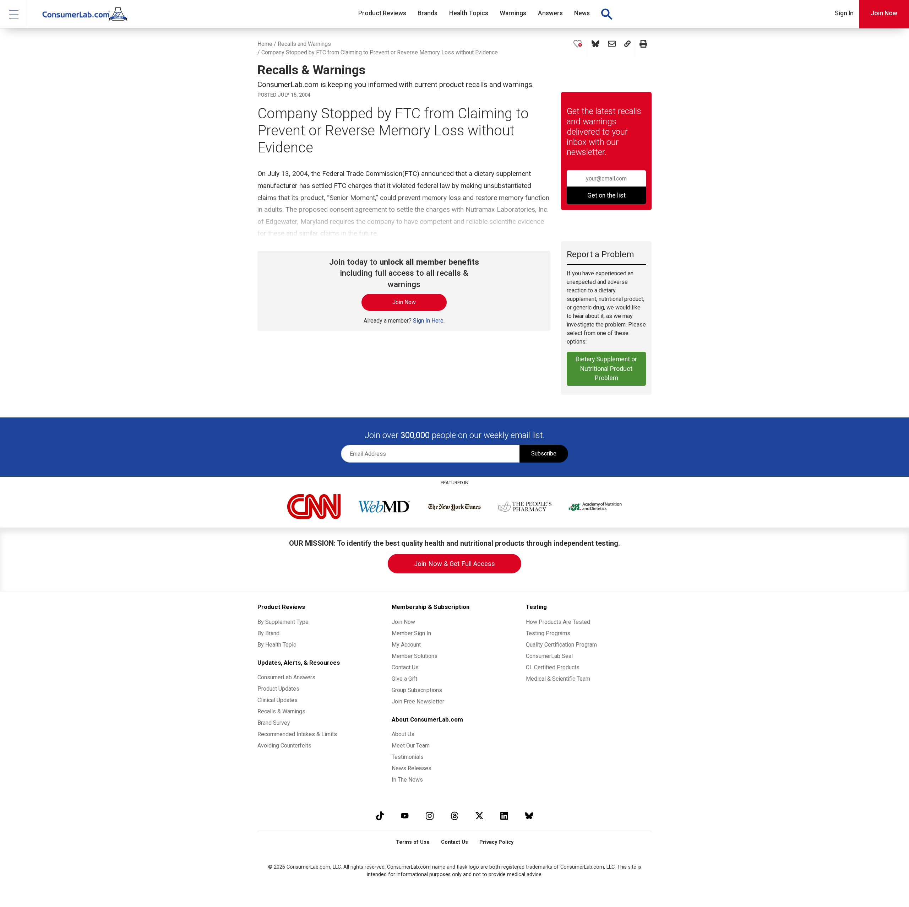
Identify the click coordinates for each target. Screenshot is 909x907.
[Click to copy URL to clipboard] (627, 48)
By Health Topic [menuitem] (276, 644)
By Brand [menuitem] (268, 633)
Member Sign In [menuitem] (411, 633)
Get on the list (606, 195)
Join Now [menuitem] (403, 622)
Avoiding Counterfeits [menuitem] (284, 745)
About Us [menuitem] (403, 734)
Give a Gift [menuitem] (404, 678)
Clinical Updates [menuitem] (277, 700)
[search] (606, 14)
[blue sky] (529, 815)
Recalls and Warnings (304, 44)
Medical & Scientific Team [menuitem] (558, 678)
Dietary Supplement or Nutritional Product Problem (606, 369)
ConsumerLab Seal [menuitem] (549, 656)
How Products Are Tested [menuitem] (558, 622)
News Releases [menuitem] (411, 768)
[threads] (454, 815)
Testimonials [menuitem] (408, 757)
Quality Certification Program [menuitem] (561, 644)
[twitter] (479, 815)
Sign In (844, 13)
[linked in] (504, 815)
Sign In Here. (429, 320)
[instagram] (430, 815)
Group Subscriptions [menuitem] (417, 690)
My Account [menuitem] (406, 644)
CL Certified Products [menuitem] (552, 667)
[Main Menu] (14, 14)
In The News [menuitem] (407, 779)
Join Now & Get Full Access (454, 563)
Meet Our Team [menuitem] (411, 745)
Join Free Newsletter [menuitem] (418, 701)
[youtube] (405, 815)
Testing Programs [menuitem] (548, 633)
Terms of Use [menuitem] (413, 842)
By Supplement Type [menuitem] (283, 622)
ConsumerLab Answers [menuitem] (286, 677)
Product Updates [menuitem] (278, 688)
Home (264, 44)
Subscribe (543, 453)
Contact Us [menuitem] (405, 667)
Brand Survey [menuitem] (273, 722)
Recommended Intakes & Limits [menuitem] (297, 734)
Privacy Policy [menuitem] (496, 842)
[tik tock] (380, 815)
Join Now (884, 13)
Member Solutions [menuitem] (414, 656)
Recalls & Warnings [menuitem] (281, 711)
